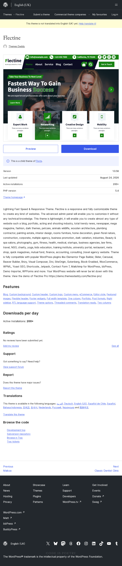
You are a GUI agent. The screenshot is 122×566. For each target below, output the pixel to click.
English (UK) (18, 543)
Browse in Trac (15, 437)
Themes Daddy (17, 46)
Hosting (7, 496)
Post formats (98, 298)
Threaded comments (65, 302)
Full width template (57, 298)
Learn (66, 485)
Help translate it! (87, 23)
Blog (5, 294)
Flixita (39, 161)
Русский (56, 407)
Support (67, 490)
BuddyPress (11, 529)
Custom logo (56, 294)
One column (74, 298)
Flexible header (20, 298)
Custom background (20, 294)
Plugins (37, 496)
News (6, 490)
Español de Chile (97, 403)
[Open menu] (117, 5)
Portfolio (86, 298)
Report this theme (12, 388)
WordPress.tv (72, 501)
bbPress (9, 523)
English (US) (80, 403)
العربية (60, 403)
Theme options (45, 302)
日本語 (26, 407)
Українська (68, 407)
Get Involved (100, 485)
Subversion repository (18, 434)
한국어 (34, 407)
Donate (98, 496)
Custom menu (71, 294)
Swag (97, 501)
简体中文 (84, 407)
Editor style (99, 294)
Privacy (7, 501)
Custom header (40, 294)
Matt (7, 518)
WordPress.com (14, 512)
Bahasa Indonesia (12, 407)
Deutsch (68, 403)
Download (90, 148)
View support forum (13, 367)
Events (96, 490)
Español (111, 403)
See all (115, 345)
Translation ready (87, 302)
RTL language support (24, 302)
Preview (31, 148)
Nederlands (45, 407)
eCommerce (85, 294)
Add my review (11, 345)
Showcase (39, 485)
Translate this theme (14, 414)
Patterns (38, 501)
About (6, 485)
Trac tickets (13, 441)
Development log (16, 430)
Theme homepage (13, 197)
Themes (7, 14)
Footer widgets (38, 298)
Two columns (104, 302)
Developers (69, 496)
